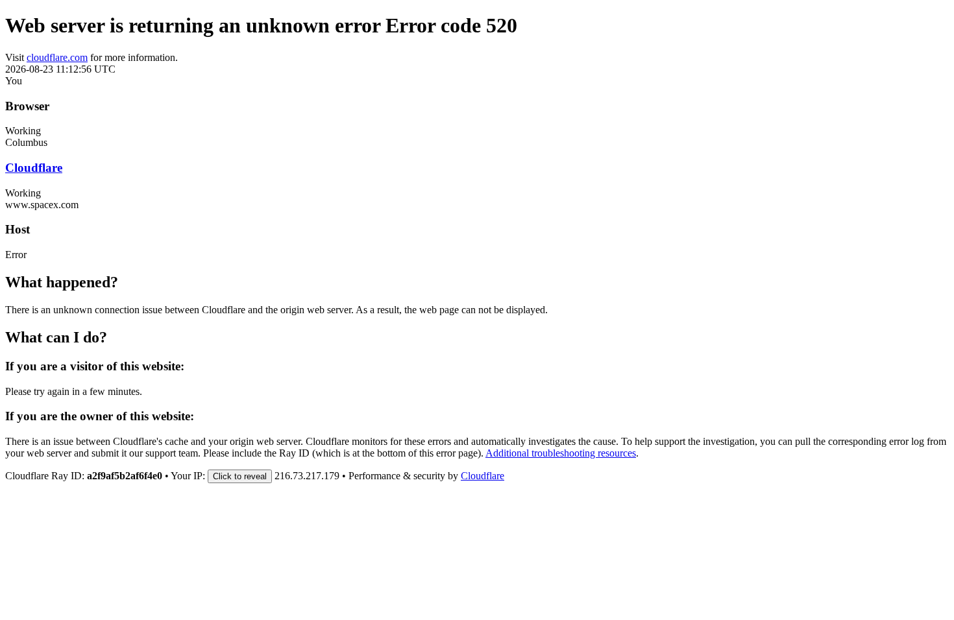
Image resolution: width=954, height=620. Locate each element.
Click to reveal (240, 476)
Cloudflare (33, 167)
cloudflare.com (57, 57)
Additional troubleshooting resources (560, 453)
